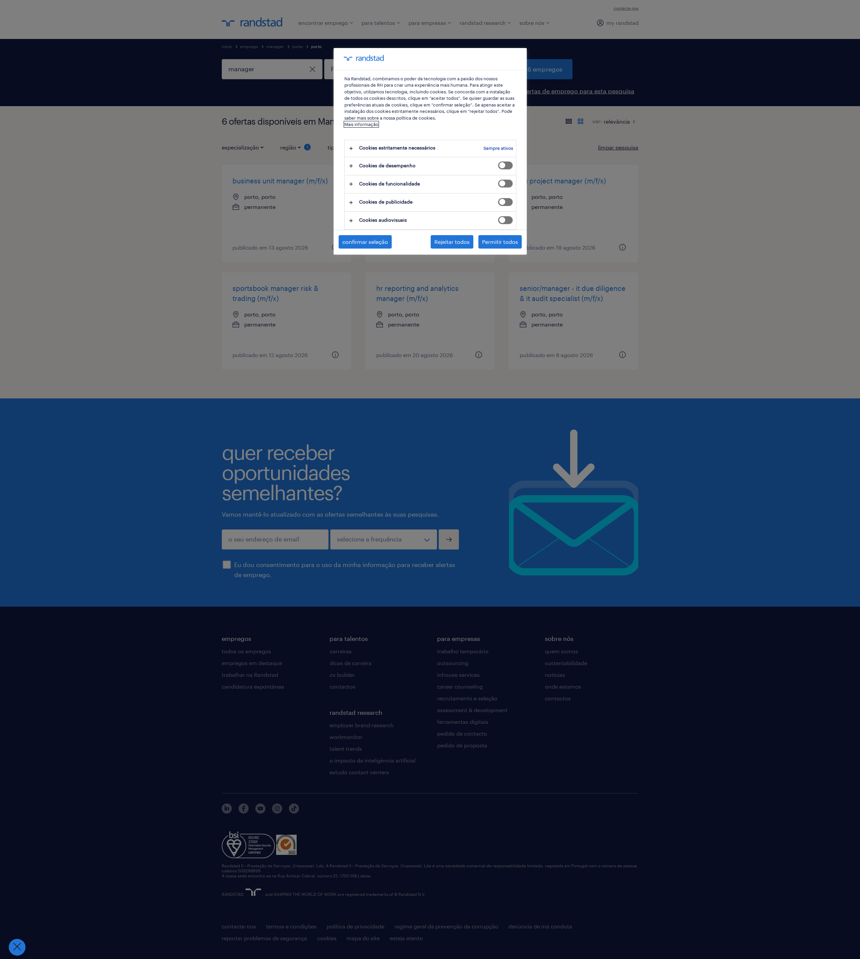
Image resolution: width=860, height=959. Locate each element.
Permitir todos (500, 241)
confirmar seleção (365, 241)
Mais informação (361, 124)
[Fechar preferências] (17, 947)
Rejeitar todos (452, 241)
